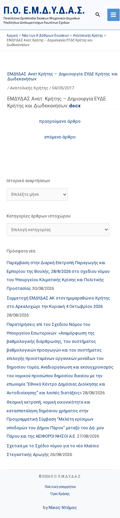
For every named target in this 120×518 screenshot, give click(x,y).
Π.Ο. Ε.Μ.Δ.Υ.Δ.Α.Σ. (44, 10)
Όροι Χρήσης (60, 494)
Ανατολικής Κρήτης (29, 87)
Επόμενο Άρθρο (60, 136)
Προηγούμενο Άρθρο (60, 121)
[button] (98, 14)
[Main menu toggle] (113, 15)
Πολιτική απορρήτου (60, 487)
